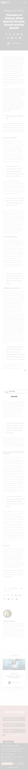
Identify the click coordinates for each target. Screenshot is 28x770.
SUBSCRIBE (14, 396)
